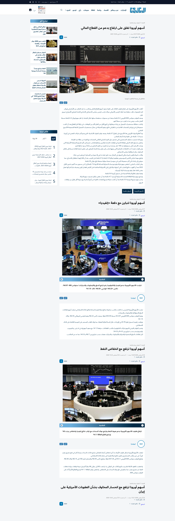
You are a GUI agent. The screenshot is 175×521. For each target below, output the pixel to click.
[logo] (138, 10)
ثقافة (93, 10)
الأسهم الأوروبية (139, 191)
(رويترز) (133, 298)
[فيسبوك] (39, 2)
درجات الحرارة (113, 2)
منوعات (86, 10)
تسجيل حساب (44, 2)
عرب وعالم (114, 10)
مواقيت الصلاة (121, 2)
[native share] (61, 37)
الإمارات (123, 10)
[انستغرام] (33, 2)
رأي (80, 10)
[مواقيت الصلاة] (30, 10)
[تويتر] (36, 2)
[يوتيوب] (30, 2)
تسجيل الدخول (53, 2)
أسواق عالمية (127, 191)
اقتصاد (106, 10)
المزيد (68, 10)
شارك (65, 37)
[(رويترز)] (141, 298)
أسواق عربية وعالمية (135, 22)
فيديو (74, 10)
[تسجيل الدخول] (57, 2)
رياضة (99, 10)
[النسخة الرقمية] (42, 10)
